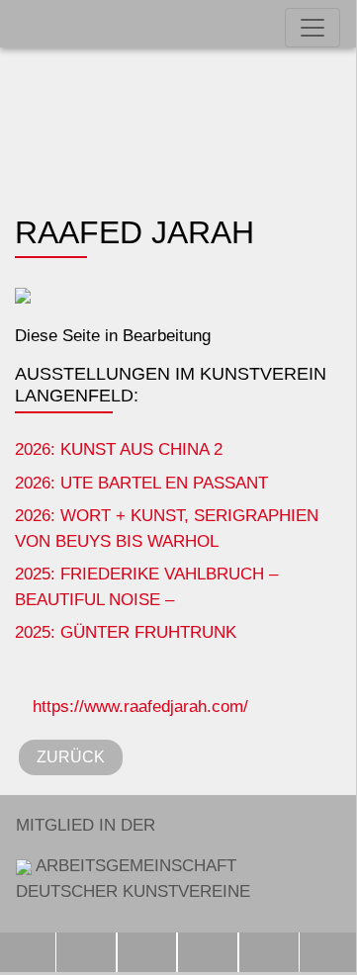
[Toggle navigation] (312, 27)
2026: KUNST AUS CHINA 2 (119, 449)
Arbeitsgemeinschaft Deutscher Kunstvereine (133, 858)
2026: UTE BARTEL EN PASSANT (141, 483)
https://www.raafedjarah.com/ (138, 706)
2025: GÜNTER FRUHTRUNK (125, 632)
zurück (71, 757)
